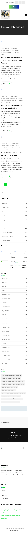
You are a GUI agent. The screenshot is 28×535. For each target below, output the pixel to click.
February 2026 (6, 294)
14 (19, 184)
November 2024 (6, 339)
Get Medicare (14, 7)
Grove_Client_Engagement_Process (10, 515)
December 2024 (6, 335)
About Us (4, 493)
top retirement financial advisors (10, 402)
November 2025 (6, 298)
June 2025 (5, 319)
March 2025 (5, 323)
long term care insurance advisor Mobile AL (13, 393)
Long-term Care (13, 98)
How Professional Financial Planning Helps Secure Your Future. (11, 60)
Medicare (12, 145)
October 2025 (5, 302)
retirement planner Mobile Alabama (11, 396)
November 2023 (6, 360)
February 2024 (6, 347)
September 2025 (6, 306)
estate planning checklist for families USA (13, 381)
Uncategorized (6, 240)
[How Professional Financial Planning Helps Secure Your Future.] (18, 254)
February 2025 (6, 327)
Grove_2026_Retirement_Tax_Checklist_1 (12, 510)
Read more (5, 83)
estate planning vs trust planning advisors (13, 384)
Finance (7, 50)
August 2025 (5, 311)
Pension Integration (14, 50)
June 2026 (5, 278)
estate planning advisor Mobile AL (11, 378)
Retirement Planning (6, 52)
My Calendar (4, 513)
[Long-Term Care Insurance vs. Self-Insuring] (4, 264)
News (3, 228)
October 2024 (5, 343)
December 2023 (6, 355)
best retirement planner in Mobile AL (11, 375)
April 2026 (4, 286)
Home (3, 490)
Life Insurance (5, 216)
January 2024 (5, 351)
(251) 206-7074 (9, 2)
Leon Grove (15, 48)
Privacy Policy (4, 518)
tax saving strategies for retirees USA (12, 399)
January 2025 (5, 331)
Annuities (3, 50)
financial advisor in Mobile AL (9, 387)
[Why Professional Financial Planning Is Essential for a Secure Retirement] (4, 254)
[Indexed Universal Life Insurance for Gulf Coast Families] (18, 264)
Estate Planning (6, 207)
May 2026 (4, 282)
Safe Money (5, 498)
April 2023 (4, 364)
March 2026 (5, 290)
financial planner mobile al (8, 390)
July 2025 (4, 315)
